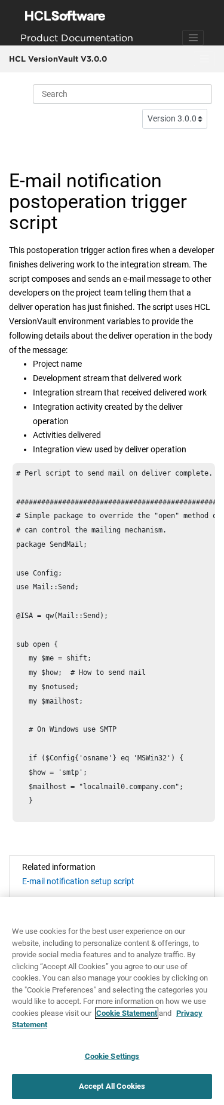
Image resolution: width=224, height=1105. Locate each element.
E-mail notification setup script (78, 881)
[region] (112, 1001)
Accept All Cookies (112, 1086)
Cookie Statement (126, 1013)
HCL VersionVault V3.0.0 (58, 58)
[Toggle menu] (204, 59)
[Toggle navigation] (193, 37)
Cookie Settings (112, 1056)
